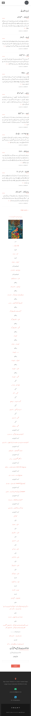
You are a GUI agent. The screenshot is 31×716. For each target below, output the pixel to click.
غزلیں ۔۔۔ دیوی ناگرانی (15, 574)
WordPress (22, 712)
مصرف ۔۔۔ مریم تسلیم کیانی (23, 113)
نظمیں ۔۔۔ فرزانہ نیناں (15, 418)
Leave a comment (23, 31)
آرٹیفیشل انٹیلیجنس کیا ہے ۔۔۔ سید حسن (15, 459)
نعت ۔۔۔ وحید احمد (15, 254)
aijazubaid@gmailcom (15, 692)
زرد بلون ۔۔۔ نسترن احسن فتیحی (23, 93)
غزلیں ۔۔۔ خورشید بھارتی (15, 565)
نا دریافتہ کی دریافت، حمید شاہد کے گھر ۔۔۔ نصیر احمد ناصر (15, 295)
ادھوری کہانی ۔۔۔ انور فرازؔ (24, 151)
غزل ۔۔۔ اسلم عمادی (15, 541)
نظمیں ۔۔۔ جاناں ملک (15, 426)
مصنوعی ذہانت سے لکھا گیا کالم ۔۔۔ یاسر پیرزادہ (15, 500)
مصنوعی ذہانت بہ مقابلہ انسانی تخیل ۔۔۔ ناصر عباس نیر (15, 434)
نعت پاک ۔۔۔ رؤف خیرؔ (15, 262)
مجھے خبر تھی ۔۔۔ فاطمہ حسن (15, 385)
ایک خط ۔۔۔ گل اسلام (24, 37)
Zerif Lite (9, 712)
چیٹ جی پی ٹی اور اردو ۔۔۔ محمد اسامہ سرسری (15, 475)
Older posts (25, 210)
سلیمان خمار (15, 336)
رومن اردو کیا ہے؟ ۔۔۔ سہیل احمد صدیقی (15, 636)
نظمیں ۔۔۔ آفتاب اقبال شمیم (15, 328)
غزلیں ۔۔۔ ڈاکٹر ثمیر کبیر (15, 557)
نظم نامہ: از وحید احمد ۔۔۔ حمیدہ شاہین (15, 401)
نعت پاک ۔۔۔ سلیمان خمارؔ (16, 360)
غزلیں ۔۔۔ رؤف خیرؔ (15, 524)
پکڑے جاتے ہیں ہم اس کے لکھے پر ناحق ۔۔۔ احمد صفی (15, 644)
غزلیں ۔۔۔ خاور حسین (15, 549)
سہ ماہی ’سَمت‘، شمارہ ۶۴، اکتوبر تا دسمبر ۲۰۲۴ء (15, 217)
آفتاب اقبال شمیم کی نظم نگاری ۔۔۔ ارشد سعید (15, 303)
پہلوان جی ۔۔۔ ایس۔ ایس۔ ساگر (22, 171)
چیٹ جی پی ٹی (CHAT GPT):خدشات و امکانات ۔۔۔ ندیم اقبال (15, 467)
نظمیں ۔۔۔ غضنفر (15, 393)
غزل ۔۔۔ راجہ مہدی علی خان (15, 278)
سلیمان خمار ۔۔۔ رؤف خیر (15, 344)
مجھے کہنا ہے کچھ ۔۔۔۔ (15, 246)
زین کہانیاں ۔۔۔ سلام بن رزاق (15, 287)
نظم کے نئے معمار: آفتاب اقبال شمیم (15, 311)
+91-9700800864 (15, 700)
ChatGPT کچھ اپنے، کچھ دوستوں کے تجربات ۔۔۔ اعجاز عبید (15, 492)
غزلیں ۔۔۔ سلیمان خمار (15, 369)
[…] (25, 28)
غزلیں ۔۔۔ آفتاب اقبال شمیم (15, 319)
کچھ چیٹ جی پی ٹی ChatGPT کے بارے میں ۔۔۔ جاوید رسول (15, 483)
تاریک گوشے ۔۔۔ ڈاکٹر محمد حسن (15, 270)
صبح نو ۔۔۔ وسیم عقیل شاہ (24, 55)
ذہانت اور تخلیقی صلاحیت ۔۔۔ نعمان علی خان (15, 451)
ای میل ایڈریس (15, 656)
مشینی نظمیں (15, 516)
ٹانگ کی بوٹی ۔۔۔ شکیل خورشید (23, 17)
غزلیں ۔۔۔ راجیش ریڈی (15, 533)
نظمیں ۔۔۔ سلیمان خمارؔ (15, 377)
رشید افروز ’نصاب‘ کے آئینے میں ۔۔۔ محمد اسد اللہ (15, 617)
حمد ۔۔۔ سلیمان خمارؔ (15, 352)
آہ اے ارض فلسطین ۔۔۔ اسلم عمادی (15, 410)
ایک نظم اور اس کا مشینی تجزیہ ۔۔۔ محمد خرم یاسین (15, 508)
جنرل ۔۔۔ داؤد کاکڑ (25, 73)
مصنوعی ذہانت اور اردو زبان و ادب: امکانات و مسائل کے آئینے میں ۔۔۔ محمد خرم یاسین (15, 442)
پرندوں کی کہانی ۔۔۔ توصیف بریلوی (22, 192)
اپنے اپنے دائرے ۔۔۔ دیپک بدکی (22, 133)
